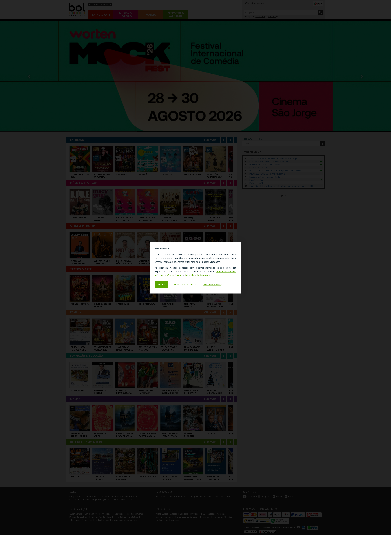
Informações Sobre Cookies (169, 274)
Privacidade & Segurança (197, 274)
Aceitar (161, 284)
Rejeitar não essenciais (185, 284)
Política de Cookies (226, 271)
